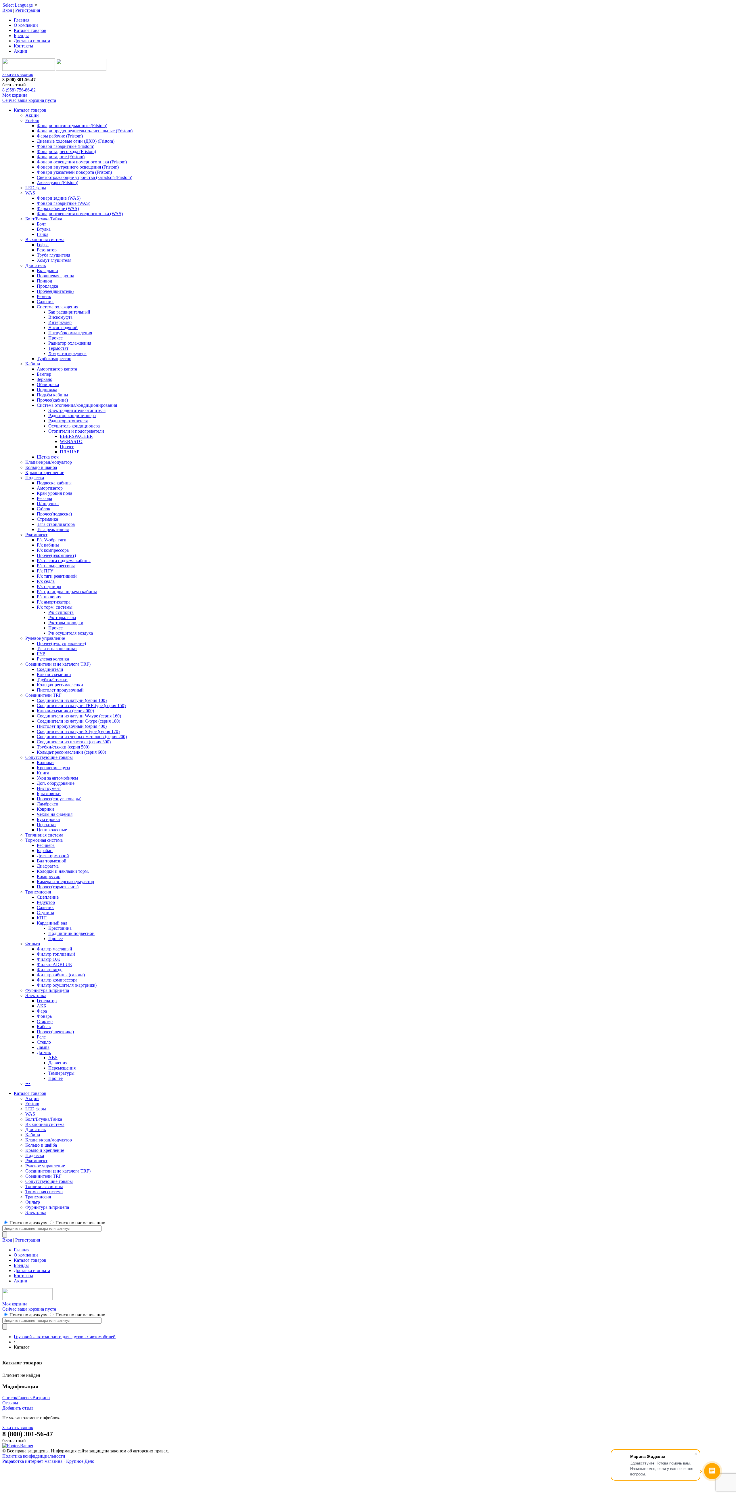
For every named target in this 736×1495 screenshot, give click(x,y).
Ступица (45, 912)
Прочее (55, 337)
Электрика (35, 995)
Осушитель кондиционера (74, 425)
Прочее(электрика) (55, 1031)
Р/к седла (46, 581)
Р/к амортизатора (53, 601)
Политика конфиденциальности (33, 1456)
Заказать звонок (17, 74)
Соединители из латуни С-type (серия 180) (78, 721)
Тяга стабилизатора (56, 524)
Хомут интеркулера (67, 353)
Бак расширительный (69, 312)
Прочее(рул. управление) (61, 643)
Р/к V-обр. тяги (51, 539)
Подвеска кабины (54, 482)
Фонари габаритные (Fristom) (65, 146)
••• (27, 1083)
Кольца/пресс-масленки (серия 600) (71, 752)
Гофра (43, 244)
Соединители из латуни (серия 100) (72, 700)
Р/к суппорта (61, 612)
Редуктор (46, 902)
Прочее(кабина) (52, 400)
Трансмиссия (38, 891)
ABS (52, 1057)
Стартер (45, 1021)
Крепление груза (53, 767)
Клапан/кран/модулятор (48, 462)
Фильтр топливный (56, 954)
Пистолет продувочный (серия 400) (72, 726)
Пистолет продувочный (60, 690)
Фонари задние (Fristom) (61, 156)
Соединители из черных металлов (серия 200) (82, 736)
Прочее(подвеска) (54, 513)
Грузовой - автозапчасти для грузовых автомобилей (65, 1336)
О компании (26, 25)
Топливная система (44, 835)
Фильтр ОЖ (48, 959)
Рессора (44, 498)
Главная (21, 20)
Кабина (32, 363)
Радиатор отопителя (68, 420)
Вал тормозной (51, 860)
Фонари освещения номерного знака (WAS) (80, 213)
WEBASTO (71, 441)
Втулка (44, 229)
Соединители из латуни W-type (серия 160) (79, 715)
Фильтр (32, 943)
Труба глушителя (53, 255)
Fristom (32, 120)
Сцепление (48, 897)
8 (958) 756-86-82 (19, 89)
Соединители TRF (43, 695)
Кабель (44, 1026)
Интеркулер (60, 322)
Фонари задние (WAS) (58, 198)
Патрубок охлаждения (70, 332)
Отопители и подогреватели (76, 431)
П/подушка (48, 503)
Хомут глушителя (54, 260)
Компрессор (48, 876)
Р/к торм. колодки (65, 622)
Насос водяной (63, 327)
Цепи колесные (52, 829)
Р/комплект (36, 534)
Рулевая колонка (53, 658)
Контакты (23, 45)
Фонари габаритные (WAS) (63, 203)
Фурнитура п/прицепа (47, 990)
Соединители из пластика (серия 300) (74, 741)
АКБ (41, 1005)
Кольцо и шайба (41, 467)
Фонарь (44, 1016)
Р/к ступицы (49, 586)
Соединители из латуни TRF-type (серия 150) (81, 705)
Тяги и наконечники (57, 648)
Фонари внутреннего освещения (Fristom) (78, 167)
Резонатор (47, 249)
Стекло (44, 1042)
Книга (43, 772)
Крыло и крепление (44, 472)
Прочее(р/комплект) (56, 555)
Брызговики (49, 793)
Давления (57, 1062)
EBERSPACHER (76, 436)
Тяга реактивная (53, 529)
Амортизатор (50, 488)
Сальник (45, 301)
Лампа (43, 1047)
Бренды (21, 35)
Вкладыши (47, 270)
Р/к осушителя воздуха (70, 633)
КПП (42, 917)
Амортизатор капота (57, 368)
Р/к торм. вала (62, 617)
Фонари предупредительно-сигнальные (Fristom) (85, 130)
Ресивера (46, 845)
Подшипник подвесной (71, 933)
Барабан (45, 850)
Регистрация (27, 10)
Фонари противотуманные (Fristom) (72, 125)
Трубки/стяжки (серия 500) (63, 746)
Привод (44, 280)
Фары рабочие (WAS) (58, 208)
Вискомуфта (60, 317)
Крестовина (60, 928)
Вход (7, 10)
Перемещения (62, 1068)
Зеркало (44, 379)
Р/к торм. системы (54, 607)
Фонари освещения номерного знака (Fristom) (82, 161)
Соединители (50, 669)
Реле (41, 1036)
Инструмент (49, 788)
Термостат (58, 348)
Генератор (47, 1000)
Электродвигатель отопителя (77, 410)
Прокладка (47, 286)
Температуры (61, 1073)
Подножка (47, 389)
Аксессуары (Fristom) (57, 182)
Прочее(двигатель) (55, 291)
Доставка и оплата (32, 40)
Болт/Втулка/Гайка (43, 218)
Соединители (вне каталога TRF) (58, 664)
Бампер (44, 374)
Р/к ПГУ (45, 570)
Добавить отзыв (18, 1408)
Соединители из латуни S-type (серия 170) (78, 731)
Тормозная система (44, 840)
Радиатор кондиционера (72, 415)
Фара (42, 1011)
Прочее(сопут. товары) (59, 798)
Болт (41, 224)
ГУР (41, 653)
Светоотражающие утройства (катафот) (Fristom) (84, 177)
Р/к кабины (48, 545)
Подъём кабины (52, 394)
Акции (20, 51)
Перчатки (46, 824)
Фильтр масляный (54, 948)
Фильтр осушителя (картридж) (67, 985)
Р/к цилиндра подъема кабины (67, 591)
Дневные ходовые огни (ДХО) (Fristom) (75, 141)
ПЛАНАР (69, 451)
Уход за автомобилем (57, 778)
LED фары (35, 187)
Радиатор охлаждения (69, 343)
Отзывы (10, 1402)
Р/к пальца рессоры (56, 565)
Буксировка (48, 819)
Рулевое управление (45, 638)
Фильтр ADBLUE (54, 964)
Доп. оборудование (55, 783)
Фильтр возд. (49, 969)
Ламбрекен (47, 803)
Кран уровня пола (54, 493)
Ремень (44, 296)
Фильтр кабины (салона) (61, 974)
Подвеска (34, 477)
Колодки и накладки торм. (63, 871)
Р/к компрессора (53, 550)
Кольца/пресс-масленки (60, 684)
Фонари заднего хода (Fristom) (66, 151)
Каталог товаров (30, 30)
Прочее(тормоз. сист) (57, 886)
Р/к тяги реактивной (57, 576)
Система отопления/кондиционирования (77, 405)
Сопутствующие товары (49, 757)
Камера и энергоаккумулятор (65, 881)
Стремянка (47, 519)
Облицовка (48, 384)
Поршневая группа (55, 275)
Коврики (45, 809)
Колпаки (45, 762)
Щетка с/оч (48, 457)
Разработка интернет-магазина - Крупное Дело (48, 1461)
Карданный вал (52, 923)
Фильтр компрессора (57, 979)
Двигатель (35, 265)
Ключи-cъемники (54, 674)
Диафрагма (48, 866)
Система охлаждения (57, 306)
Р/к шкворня (49, 596)
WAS (30, 192)
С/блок (43, 508)
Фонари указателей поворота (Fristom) (74, 172)
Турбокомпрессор (54, 358)
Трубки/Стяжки (52, 679)
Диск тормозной (53, 855)
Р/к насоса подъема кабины (64, 560)
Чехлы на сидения (54, 814)
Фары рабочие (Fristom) (60, 135)
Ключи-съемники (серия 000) (65, 710)
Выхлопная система (44, 239)
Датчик (44, 1052)
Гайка (42, 234)
